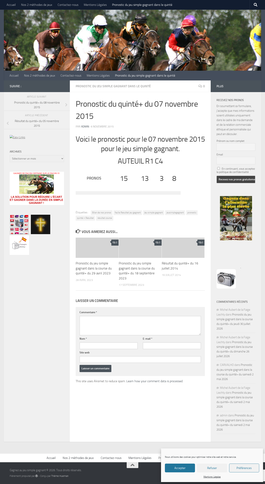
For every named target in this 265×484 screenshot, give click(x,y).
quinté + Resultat (85, 218)
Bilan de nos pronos (101, 212)
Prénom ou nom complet (230, 141)
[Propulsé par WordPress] (36, 476)
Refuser (212, 468)
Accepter (179, 468)
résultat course (104, 218)
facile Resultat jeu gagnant (128, 212)
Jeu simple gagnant (153, 212)
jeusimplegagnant (175, 212)
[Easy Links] (17, 137)
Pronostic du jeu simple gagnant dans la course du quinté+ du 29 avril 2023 (94, 268)
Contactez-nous (68, 5)
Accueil (11, 5)
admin (85, 126)
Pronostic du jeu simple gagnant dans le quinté (142, 5)
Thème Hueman (59, 475)
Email (220, 154)
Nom (83, 338)
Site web (85, 352)
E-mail (147, 338)
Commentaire (88, 312)
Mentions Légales (212, 476)
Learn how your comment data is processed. (154, 381)
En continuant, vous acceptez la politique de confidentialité (236, 170)
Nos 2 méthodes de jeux (36, 5)
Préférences (244, 468)
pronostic (191, 212)
